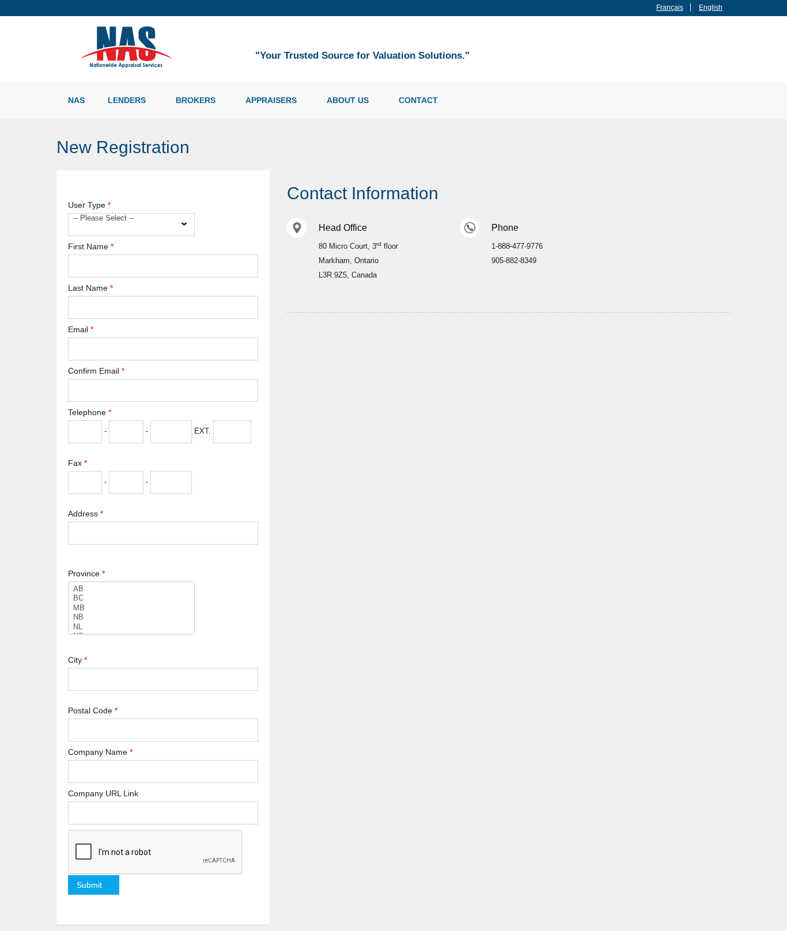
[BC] (131, 598)
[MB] (131, 608)
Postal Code (93, 710)
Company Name (100, 752)
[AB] (131, 589)
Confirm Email (96, 370)
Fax (77, 463)
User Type (89, 205)
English (710, 7)
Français (669, 7)
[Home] (128, 46)
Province (86, 573)
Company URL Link (103, 793)
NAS (76, 100)
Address (85, 513)
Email (80, 329)
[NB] (131, 617)
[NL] (131, 627)
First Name (90, 246)
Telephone (89, 412)
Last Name (90, 287)
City (77, 659)
